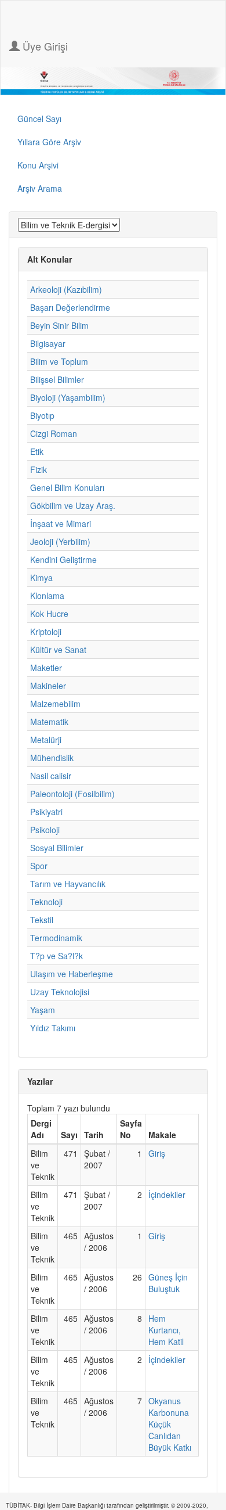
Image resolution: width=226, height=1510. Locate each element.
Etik (36, 451)
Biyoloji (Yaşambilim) (67, 397)
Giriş (156, 1153)
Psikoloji (45, 829)
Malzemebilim (55, 703)
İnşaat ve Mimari (60, 523)
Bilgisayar (47, 343)
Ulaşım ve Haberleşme (71, 974)
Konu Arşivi (38, 165)
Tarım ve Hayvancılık (67, 883)
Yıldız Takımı (52, 1028)
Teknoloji (46, 902)
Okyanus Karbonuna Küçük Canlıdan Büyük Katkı (169, 1424)
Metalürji (45, 739)
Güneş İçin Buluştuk (168, 1282)
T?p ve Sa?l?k (56, 956)
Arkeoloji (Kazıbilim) (66, 289)
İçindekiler (166, 1194)
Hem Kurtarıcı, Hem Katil (166, 1329)
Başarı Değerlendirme (70, 307)
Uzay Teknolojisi (59, 992)
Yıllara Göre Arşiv (49, 142)
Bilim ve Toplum (59, 361)
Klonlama (47, 595)
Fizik (38, 469)
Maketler (46, 667)
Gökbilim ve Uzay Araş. (72, 505)
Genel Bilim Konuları (67, 487)
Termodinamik (56, 938)
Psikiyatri (46, 811)
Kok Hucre (49, 613)
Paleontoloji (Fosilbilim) (72, 793)
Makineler (48, 685)
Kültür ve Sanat (58, 649)
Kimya (41, 577)
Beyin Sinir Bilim (59, 325)
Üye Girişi (44, 45)
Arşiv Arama (39, 188)
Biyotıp (42, 415)
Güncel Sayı (39, 118)
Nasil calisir (50, 775)
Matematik (49, 721)
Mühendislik (52, 757)
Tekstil (41, 920)
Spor (39, 865)
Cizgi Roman (53, 433)
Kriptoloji (45, 631)
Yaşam (42, 1010)
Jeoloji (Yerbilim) (60, 541)
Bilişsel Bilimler (57, 379)
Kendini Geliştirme (63, 559)
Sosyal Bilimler (56, 847)
